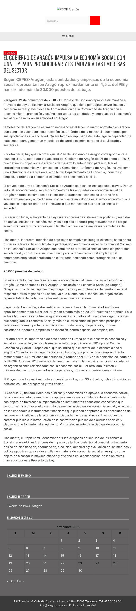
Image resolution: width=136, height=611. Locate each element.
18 (114, 555)
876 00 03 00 (112, 601)
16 (80, 555)
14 (45, 555)
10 (97, 548)
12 (10, 555)
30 (80, 570)
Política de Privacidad (82, 605)
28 (45, 570)
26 (10, 570)
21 (45, 563)
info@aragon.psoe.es (53, 605)
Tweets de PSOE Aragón (24, 506)
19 (10, 563)
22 (62, 563)
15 (62, 555)
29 (62, 570)
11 (114, 548)
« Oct (11, 581)
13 (27, 555)
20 (28, 563)
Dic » (20, 581)
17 (97, 555)
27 (28, 570)
